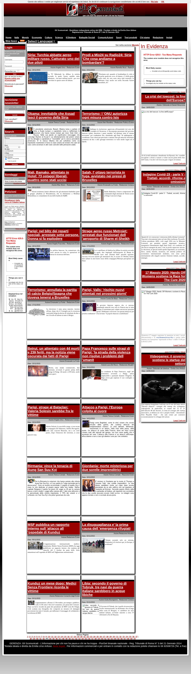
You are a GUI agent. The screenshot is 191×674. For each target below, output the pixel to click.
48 (63, 639)
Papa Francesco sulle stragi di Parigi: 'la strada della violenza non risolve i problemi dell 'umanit (106, 354)
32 (120, 637)
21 (84, 637)
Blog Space (11, 41)
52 (76, 639)
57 (92, 639)
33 (123, 637)
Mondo (25, 37)
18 (75, 637)
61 (105, 639)
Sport (118, 37)
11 (52, 637)
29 (110, 637)
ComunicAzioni (105, 37)
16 (68, 637)
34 (127, 637)
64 (115, 639)
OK (162, 2)
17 (72, 637)
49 (66, 639)
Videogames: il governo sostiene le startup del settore (167, 360)
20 (81, 637)
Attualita (183, 92)
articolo (170, 92)
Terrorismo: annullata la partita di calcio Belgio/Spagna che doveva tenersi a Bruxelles (52, 293)
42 (44, 639)
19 (78, 637)
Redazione (158, 37)
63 (112, 639)
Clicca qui (9, 86)
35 (130, 637)
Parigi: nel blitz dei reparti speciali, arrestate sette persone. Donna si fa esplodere (53, 234)
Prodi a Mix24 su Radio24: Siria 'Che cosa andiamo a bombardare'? (106, 58)
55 (86, 639)
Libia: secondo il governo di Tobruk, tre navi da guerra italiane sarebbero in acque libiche (104, 589)
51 (73, 639)
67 (125, 639)
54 (83, 639)
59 (99, 639)
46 (57, 639)
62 (109, 639)
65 (118, 639)
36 (133, 637)
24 (94, 637)
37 (136, 637)
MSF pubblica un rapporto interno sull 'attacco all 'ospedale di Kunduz (48, 528)
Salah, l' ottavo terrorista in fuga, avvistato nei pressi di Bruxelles (104, 176)
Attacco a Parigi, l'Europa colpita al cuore (102, 409)
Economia (37, 37)
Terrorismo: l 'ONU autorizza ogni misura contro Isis (104, 115)
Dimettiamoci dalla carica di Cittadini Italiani (15, 201)
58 (96, 639)
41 (40, 639)
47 (60, 639)
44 (50, 639)
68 (128, 639)
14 (62, 637)
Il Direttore (71, 37)
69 (131, 639)
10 (49, 637)
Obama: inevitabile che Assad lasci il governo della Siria (51, 115)
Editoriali (183, 170)
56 (89, 639)
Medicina (183, 268)
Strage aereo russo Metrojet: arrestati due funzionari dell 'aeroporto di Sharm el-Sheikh (106, 234)
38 (31, 639)
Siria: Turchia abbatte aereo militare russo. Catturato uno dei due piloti (53, 58)
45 (53, 639)
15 (65, 637)
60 (102, 639)
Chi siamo (145, 37)
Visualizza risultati (19, 183)
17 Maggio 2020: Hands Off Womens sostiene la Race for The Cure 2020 (163, 276)
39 (34, 639)
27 (104, 637)
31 (117, 637)
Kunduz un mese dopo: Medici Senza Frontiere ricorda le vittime (52, 587)
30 (114, 637)
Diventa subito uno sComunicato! (12, 79)
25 (97, 637)
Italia (16, 37)
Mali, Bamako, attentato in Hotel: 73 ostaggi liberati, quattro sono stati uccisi (48, 176)
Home (8, 37)
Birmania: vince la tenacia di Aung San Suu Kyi (50, 468)
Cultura (48, 37)
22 (88, 637)
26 (101, 637)
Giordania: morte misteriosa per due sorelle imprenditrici (107, 468)
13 (59, 637)
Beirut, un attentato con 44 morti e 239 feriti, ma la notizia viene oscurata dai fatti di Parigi (53, 352)
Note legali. (59, 646)
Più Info (154, 2)
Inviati (169, 37)
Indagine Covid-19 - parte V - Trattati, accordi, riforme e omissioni (164, 178)
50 (70, 639)
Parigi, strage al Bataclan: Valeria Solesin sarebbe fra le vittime (51, 411)
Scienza (59, 37)
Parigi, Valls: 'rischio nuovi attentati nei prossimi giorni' (104, 291)
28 (107, 637)
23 (91, 637)
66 (122, 639)
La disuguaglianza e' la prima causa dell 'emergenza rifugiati (106, 526)
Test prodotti (130, 37)
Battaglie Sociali (87, 37)
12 (55, 637)
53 (79, 639)
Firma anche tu (20, 229)
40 (37, 639)
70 (135, 639)
